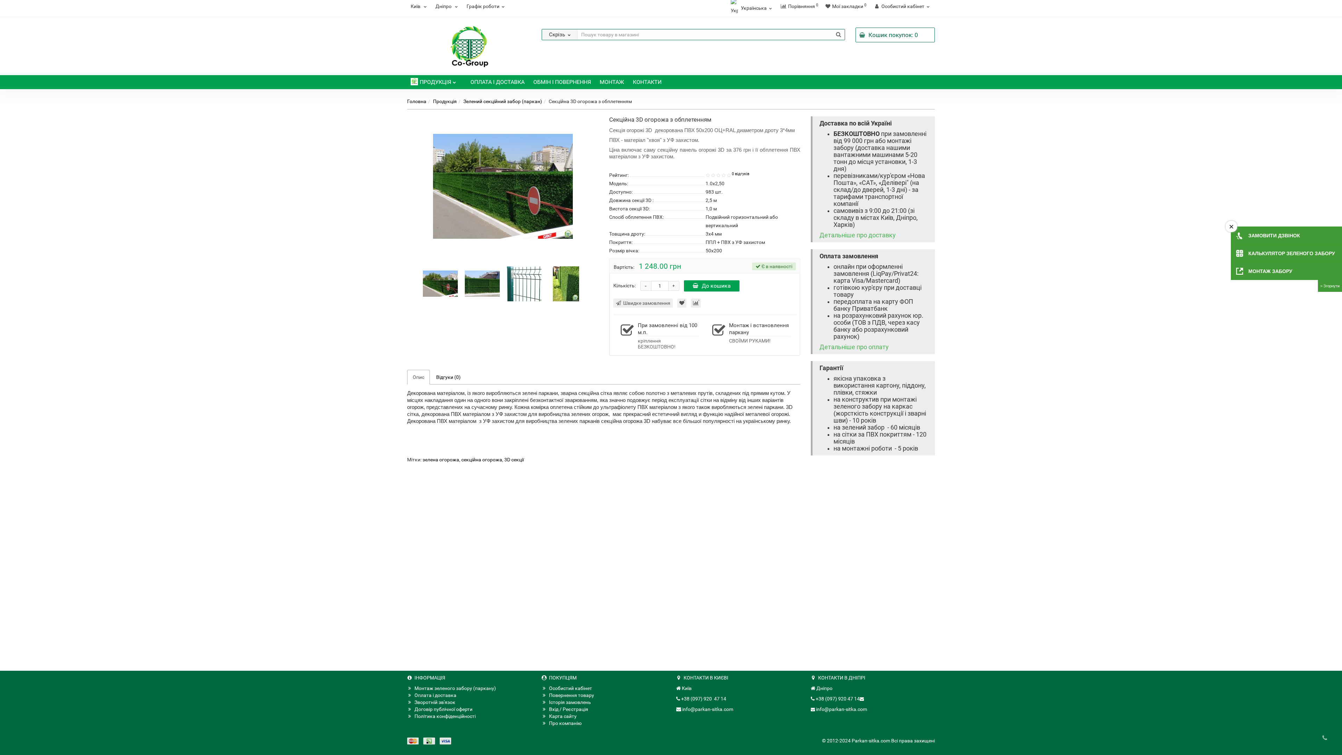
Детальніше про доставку (858, 235)
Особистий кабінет (570, 688)
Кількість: (624, 285)
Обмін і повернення (562, 82)
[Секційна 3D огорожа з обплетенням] (440, 283)
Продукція (435, 82)
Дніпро (444, 6)
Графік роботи (483, 6)
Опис (418, 377)
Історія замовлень (570, 702)
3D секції (514, 459)
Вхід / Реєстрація (568, 709)
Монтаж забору (1270, 271)
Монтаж (612, 82)
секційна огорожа (481, 459)
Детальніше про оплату (854, 347)
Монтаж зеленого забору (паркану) (455, 688)
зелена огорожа (441, 459)
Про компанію (565, 723)
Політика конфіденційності (445, 716)
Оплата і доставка (497, 82)
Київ (416, 6)
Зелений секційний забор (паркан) (502, 101)
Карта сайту (563, 716)
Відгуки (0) (448, 377)
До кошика (716, 285)
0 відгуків (740, 174)
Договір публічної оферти (443, 709)
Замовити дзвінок (1274, 235)
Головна (416, 101)
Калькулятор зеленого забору (1291, 253)
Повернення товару (571, 695)
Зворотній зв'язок (434, 702)
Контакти (647, 82)
